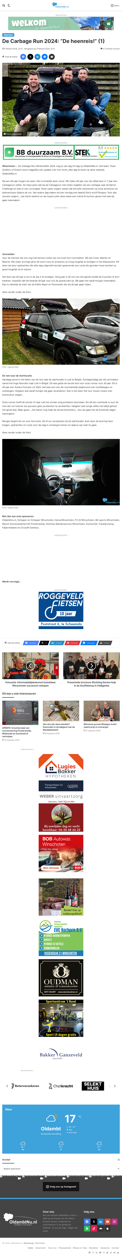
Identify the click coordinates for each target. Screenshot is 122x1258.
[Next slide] (115, 1086)
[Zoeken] (3, 6)
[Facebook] (23, 57)
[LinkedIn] (37, 57)
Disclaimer (93, 1248)
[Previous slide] (7, 1086)
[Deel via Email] (52, 57)
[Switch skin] (8, 6)
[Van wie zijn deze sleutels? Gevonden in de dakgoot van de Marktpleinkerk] (61, 711)
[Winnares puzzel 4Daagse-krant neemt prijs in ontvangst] (102, 711)
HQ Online (40, 1243)
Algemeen (8, 35)
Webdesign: (29, 1243)
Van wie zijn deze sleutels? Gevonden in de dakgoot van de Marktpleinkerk (59, 727)
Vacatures (105, 1248)
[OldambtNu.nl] (60, 5)
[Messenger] (45, 57)
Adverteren (40, 1248)
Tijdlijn (30, 1248)
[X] (30, 57)
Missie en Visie (80, 1248)
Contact (115, 1248)
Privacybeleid (65, 1248)
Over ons (52, 1248)
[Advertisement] (61, 230)
